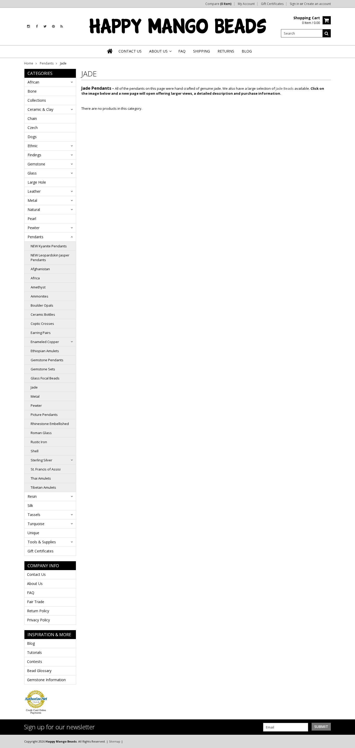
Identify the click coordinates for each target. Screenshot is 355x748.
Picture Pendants (44, 414)
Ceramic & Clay (40, 109)
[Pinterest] (53, 26)
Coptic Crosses (42, 323)
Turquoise (36, 523)
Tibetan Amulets (43, 487)
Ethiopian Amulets (45, 351)
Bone (32, 91)
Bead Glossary (39, 670)
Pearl (32, 218)
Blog (31, 643)
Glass (32, 173)
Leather (34, 191)
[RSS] (61, 26)
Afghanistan (40, 269)
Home (28, 63)
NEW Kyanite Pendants (49, 246)
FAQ (30, 592)
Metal (32, 200)
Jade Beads (285, 88)
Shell (34, 451)
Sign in (294, 4)
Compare (218, 4)
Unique (33, 532)
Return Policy (38, 610)
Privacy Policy (38, 619)
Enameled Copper (45, 341)
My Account (246, 4)
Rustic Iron (39, 442)
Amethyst (38, 287)
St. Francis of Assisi (46, 469)
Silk (30, 505)
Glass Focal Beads (45, 378)
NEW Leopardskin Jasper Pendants (50, 257)
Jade (34, 387)
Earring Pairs (41, 332)
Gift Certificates (272, 4)
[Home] (110, 51)
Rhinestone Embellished (50, 423)
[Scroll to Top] (347, 741)
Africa (35, 278)
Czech (33, 127)
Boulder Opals (42, 305)
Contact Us (36, 574)
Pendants (47, 63)
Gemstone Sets (43, 369)
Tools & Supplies (42, 541)
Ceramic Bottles (43, 314)
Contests (34, 661)
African (33, 82)
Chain (32, 118)
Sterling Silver (41, 460)
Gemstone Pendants (47, 360)
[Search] (327, 33)
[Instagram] (28, 26)
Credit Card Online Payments (36, 711)
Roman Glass (41, 432)
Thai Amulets (41, 478)
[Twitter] (45, 26)
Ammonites (39, 296)
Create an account (317, 4)
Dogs (32, 136)
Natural (34, 209)
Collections (37, 100)
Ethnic (33, 145)
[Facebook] (37, 26)
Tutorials (34, 652)
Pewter (34, 227)
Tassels (34, 514)
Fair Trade (35, 601)
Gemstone (36, 164)
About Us (35, 583)
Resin (32, 496)
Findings (34, 154)
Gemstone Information (46, 679)
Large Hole (37, 182)
